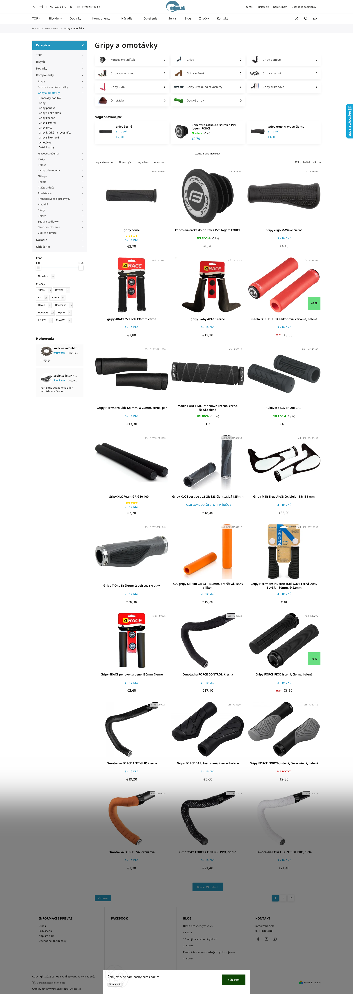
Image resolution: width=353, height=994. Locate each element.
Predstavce (44, 193)
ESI (42, 297)
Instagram (41, 7)
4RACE (44, 289)
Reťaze (42, 216)
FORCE (58, 297)
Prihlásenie (263, 6)
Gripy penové (47, 108)
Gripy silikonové (49, 137)
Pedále (42, 182)
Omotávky (45, 142)
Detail (140, 198)
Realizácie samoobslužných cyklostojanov (209, 952)
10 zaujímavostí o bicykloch (200, 939)
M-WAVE (63, 320)
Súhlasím (234, 979)
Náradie (41, 240)
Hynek (64, 312)
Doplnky (41, 68)
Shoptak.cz (75, 988)
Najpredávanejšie (104, 162)
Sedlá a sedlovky (48, 221)
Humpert (46, 312)
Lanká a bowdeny (49, 170)
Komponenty (45, 75)
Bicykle (41, 62)
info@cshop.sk (264, 926)
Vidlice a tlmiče (47, 232)
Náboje (42, 176)
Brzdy (41, 81)
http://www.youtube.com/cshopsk (274, 939)
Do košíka (123, 198)
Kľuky (41, 159)
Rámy (41, 210)
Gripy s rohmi (47, 122)
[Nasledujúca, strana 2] (283, 898)
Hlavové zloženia (48, 153)
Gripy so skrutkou (50, 113)
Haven (44, 305)
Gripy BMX (45, 127)
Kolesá (42, 165)
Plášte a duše (46, 187)
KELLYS (45, 320)
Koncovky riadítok (50, 98)
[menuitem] (38, 18)
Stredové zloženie (49, 227)
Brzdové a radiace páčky (53, 87)
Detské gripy (46, 147)
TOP (39, 55)
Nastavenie (115, 984)
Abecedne (159, 162)
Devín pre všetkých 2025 (198, 926)
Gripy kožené (47, 118)
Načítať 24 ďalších (207, 886)
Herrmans (63, 305)
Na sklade (46, 276)
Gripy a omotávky (49, 93)
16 (290, 898)
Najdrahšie (143, 162)
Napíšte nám (280, 6)
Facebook (34, 7)
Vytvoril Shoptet (312, 982)
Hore (104, 898)
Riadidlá (43, 204)
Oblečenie (43, 247)
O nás (249, 6)
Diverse (61, 289)
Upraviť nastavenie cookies (51, 982)
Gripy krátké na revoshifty (55, 132)
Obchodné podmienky (304, 6)
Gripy (42, 103)
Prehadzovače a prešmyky (54, 198)
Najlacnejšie (125, 162)
